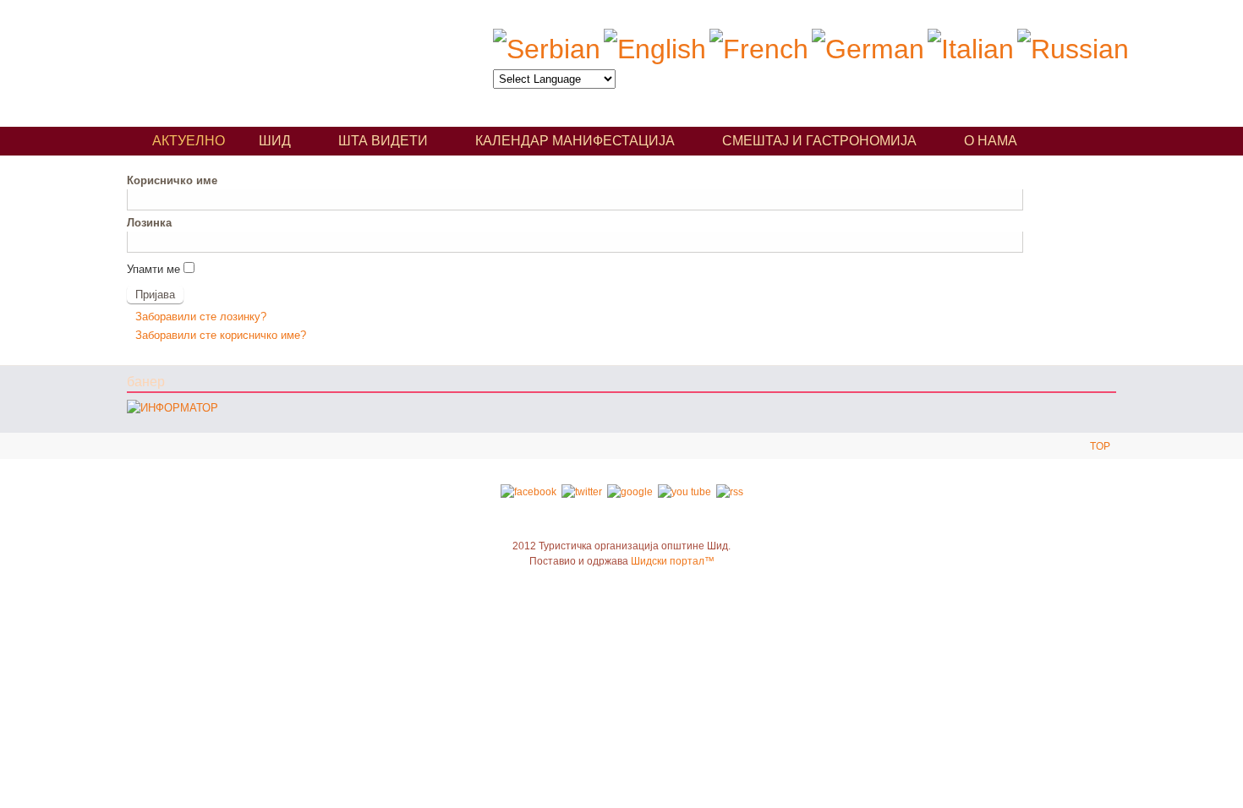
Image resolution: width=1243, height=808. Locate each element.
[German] (868, 49)
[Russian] (1073, 49)
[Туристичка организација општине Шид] (282, 57)
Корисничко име (172, 180)
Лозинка (149, 222)
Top (1100, 446)
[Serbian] (546, 49)
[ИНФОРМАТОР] (172, 407)
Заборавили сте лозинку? (200, 316)
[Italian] (971, 49)
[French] (758, 49)
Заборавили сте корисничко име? (220, 335)
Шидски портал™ (673, 561)
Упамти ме (153, 269)
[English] (655, 49)
